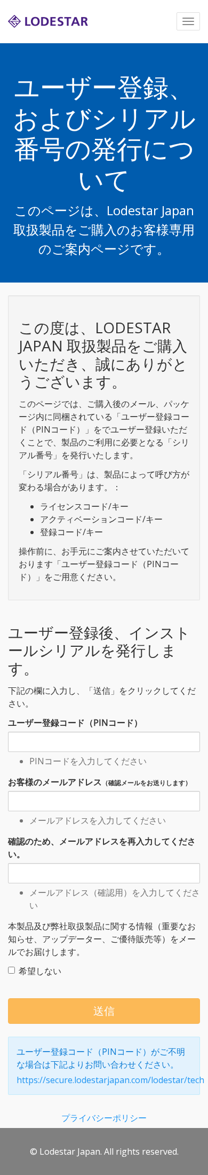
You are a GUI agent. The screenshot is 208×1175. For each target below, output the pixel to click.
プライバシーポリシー (104, 1118)
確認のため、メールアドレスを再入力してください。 (102, 847)
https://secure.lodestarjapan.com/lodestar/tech (110, 1080)
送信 (104, 1011)
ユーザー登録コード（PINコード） (75, 722)
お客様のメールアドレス (99, 782)
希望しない (40, 971)
